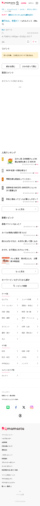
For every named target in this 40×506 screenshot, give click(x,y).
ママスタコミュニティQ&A (10, 399)
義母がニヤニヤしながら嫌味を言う (20, 15)
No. (3, 30)
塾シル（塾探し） (7, 486)
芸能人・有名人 (27, 305)
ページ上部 (20, 494)
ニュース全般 (26, 299)
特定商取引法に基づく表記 (10, 470)
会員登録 (23, 3)
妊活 (3, 351)
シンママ (25, 363)
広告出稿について (7, 446)
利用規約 (4, 458)
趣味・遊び (6, 333)
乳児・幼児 (6, 357)
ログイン (31, 3)
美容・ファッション (28, 319)
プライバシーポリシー (8, 462)
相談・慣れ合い (27, 333)
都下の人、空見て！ (11, 20)
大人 (3, 339)
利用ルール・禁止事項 (8, 395)
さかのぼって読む (29, 66)
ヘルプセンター (6, 438)
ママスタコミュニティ (8, 482)
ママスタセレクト (7, 478)
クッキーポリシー (7, 466)
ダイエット (6, 326)
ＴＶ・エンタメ (7, 305)
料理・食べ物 (26, 312)
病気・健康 (6, 318)
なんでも (5, 299)
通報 (3, 42)
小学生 (24, 357)
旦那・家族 (6, 312)
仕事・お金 (26, 326)
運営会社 (4, 449)
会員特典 (4, 442)
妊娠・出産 (26, 351)
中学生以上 (6, 363)
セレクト (5, 375)
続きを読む (10, 66)
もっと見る (20, 209)
